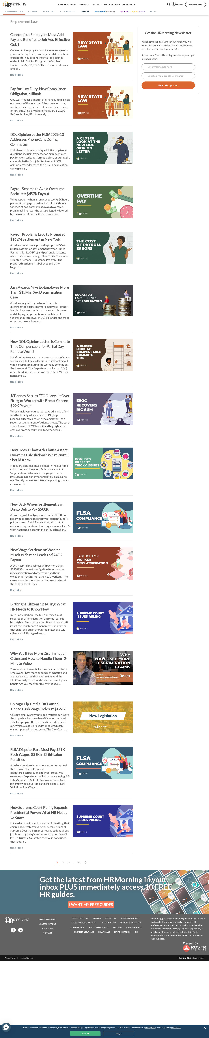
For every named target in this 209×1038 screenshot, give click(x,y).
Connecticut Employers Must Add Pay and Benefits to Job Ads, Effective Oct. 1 (40, 39)
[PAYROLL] (85, 12)
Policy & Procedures (98, 927)
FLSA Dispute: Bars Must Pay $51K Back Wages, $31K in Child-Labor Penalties (37, 754)
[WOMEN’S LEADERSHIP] (132, 12)
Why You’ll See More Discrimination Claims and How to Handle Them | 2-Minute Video (38, 658)
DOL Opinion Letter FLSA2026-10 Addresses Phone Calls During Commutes (37, 139)
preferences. (175, 1028)
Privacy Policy (10, 958)
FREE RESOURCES (67, 4)
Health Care (104, 932)
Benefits (97, 918)
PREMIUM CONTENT (90, 4)
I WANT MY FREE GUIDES (91, 904)
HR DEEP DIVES (112, 4)
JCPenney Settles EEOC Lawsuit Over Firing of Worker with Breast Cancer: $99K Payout (39, 400)
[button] (6, 1027)
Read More (16, 74)
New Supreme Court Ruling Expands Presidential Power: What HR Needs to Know (39, 812)
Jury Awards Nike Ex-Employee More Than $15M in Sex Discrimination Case (39, 292)
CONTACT (47, 933)
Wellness (117, 927)
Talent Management (130, 918)
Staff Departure (134, 927)
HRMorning (14, 4)
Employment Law (81, 918)
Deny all (119, 1033)
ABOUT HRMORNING (47, 919)
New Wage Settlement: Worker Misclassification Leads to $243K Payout (36, 555)
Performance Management (83, 923)
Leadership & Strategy (130, 923)
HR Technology (108, 923)
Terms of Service (26, 958)
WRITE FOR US (48, 928)
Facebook (12, 930)
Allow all (85, 1033)
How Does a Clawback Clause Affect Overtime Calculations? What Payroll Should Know (39, 455)
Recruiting (110, 918)
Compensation (77, 927)
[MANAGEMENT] (105, 12)
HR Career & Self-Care (84, 932)
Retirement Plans (122, 932)
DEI (136, 932)
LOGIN (179, 4)
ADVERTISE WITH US (47, 924)
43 (79, 862)
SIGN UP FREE (195, 4)
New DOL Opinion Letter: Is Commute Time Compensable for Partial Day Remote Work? (40, 346)
